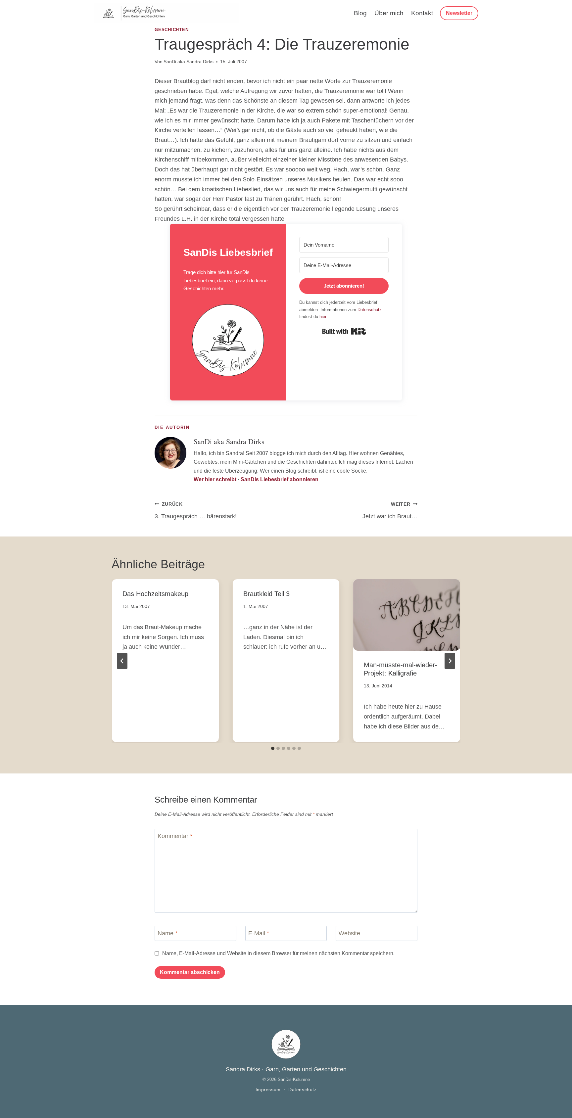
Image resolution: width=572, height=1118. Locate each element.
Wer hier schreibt (215, 479)
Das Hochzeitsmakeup (155, 593)
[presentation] (406, 614)
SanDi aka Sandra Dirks (189, 61)
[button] (228, 342)
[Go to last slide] (122, 661)
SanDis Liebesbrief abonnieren (279, 479)
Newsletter (459, 13)
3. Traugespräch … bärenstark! (196, 510)
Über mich (389, 13)
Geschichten (171, 29)
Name (167, 933)
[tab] (272, 748)
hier (322, 316)
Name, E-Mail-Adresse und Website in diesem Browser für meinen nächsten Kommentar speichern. (278, 953)
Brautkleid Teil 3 (266, 593)
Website (349, 933)
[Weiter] (450, 661)
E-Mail (258, 933)
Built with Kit (344, 331)
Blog (360, 13)
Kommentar (175, 836)
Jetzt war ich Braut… (389, 510)
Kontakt (422, 13)
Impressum (268, 1089)
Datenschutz (370, 309)
